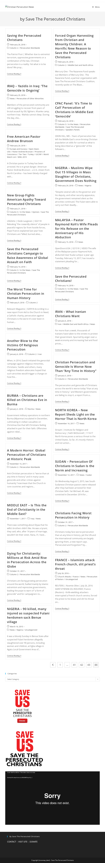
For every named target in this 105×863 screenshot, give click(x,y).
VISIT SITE (22, 841)
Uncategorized (71, 579)
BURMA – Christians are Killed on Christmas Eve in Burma (27, 399)
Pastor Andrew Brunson (22, 151)
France (76, 576)
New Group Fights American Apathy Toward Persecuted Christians (26, 199)
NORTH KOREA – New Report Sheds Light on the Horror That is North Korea (76, 414)
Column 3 (62, 124)
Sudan (89, 475)
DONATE (34, 841)
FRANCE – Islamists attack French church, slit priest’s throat (75, 564)
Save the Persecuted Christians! (70, 278)
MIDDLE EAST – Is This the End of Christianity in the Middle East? (27, 509)
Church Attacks (64, 576)
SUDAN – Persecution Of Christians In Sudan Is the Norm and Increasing (74, 465)
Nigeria (88, 185)
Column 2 (14, 48)
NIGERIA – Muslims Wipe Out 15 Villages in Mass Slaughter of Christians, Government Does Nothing (75, 174)
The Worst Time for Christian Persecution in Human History (25, 293)
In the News (73, 124)
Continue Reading (14, 74)
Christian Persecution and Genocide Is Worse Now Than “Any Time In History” (76, 366)
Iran (59, 324)
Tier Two (22, 154)
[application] (52, 798)
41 (74, 665)
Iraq (32, 518)
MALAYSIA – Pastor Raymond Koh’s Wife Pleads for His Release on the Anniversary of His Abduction (76, 228)
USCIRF (39, 154)
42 (81, 665)
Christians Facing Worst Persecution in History (73, 515)
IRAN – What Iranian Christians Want (70, 313)
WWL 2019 (22, 157)
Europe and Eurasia (18, 149)
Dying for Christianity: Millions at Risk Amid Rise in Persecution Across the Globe (27, 559)
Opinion (35, 212)
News (12, 98)
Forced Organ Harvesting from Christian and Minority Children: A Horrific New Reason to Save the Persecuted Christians (74, 46)
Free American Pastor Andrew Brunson (23, 138)
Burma (31, 409)
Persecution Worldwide (30, 48)
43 (88, 665)
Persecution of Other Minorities (30, 98)
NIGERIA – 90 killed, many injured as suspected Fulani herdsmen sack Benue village (28, 615)
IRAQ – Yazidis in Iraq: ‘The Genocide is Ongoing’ (27, 88)
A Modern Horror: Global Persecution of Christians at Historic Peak (26, 454)
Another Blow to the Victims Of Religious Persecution (22, 345)
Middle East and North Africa (80, 65)
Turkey (31, 154)
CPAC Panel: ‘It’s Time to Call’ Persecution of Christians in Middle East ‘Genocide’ (74, 109)
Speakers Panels (73, 129)
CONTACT (11, 841)
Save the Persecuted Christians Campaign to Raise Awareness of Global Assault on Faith (27, 255)
